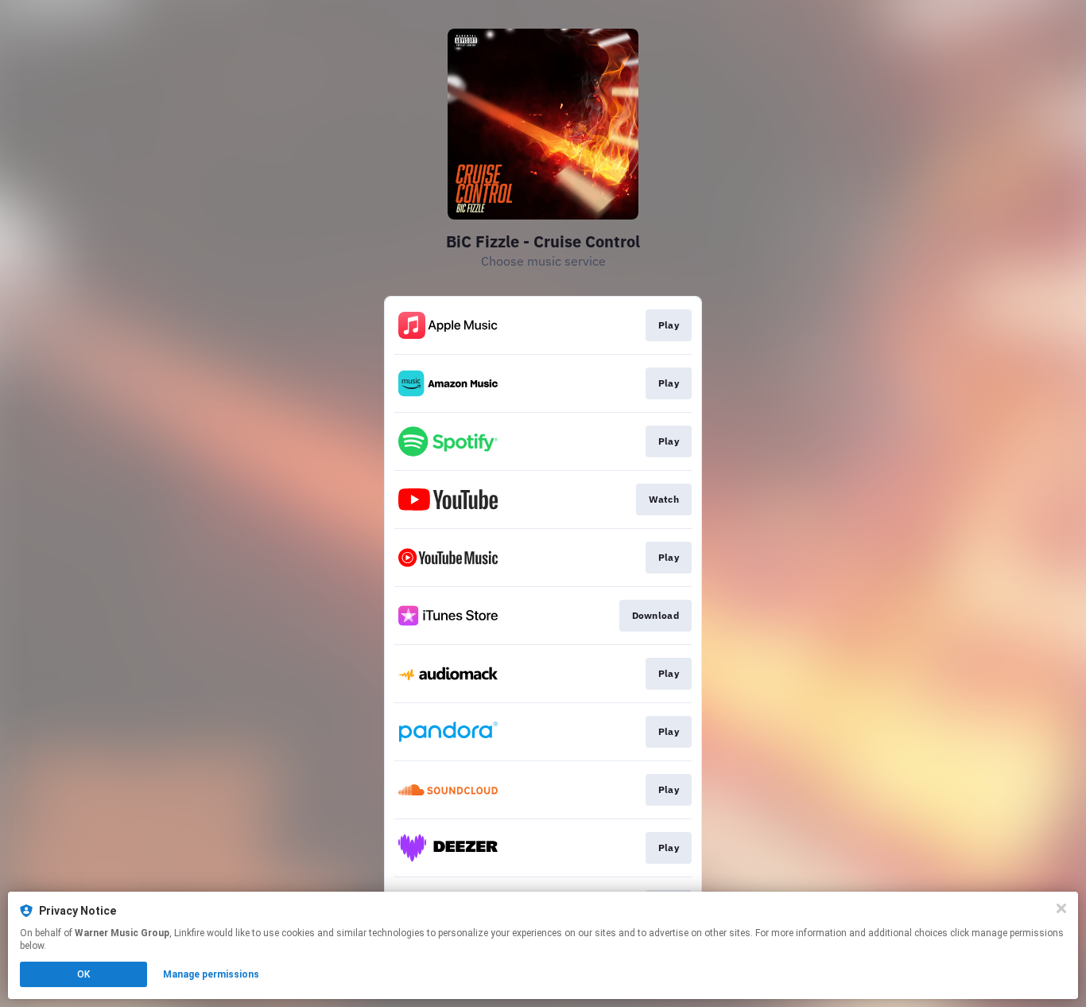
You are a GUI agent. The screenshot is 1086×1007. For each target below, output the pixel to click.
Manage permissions (211, 974)
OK (83, 974)
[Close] (1061, 908)
